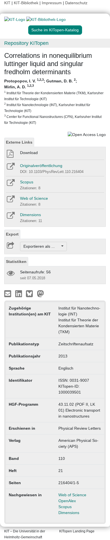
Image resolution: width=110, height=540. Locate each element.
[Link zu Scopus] (10, 184)
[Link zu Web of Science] (10, 201)
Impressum (52, 3)
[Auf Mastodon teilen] (40, 293)
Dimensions (30, 214)
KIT (7, 3)
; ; (54, 101)
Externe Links (19, 142)
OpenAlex (67, 501)
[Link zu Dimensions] (10, 217)
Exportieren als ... (41, 246)
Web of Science (34, 198)
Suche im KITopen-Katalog (55, 30)
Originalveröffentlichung (41, 165)
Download (29, 152)
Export (12, 234)
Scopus (26, 182)
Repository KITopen (26, 43)
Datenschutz (76, 3)
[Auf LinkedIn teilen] (19, 293)
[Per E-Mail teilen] (8, 293)
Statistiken (16, 261)
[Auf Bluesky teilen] (31, 293)
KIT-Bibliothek (26, 3)
